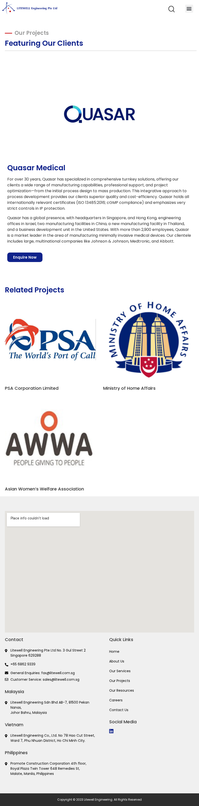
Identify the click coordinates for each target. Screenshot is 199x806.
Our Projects (119, 680)
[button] (171, 11)
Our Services (120, 671)
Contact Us (118, 709)
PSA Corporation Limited (31, 388)
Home (114, 651)
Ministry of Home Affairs (129, 388)
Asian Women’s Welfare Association (44, 489)
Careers (116, 700)
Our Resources (121, 690)
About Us (116, 661)
